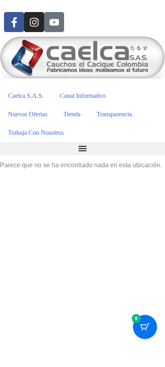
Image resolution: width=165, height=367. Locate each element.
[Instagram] (34, 22)
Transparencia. (115, 114)
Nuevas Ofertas (27, 114)
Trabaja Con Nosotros (36, 132)
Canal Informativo (83, 95)
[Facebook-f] (14, 22)
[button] (82, 148)
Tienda (71, 114)
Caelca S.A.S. (26, 95)
